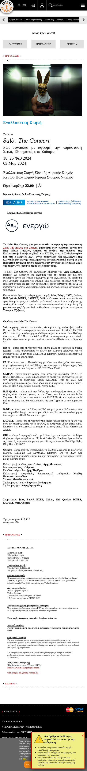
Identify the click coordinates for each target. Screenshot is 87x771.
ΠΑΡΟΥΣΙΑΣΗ (15, 44)
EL (19, 5)
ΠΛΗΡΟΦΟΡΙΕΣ (43, 44)
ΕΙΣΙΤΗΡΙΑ (72, 44)
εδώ (24, 759)
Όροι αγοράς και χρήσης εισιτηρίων (22, 673)
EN (24, 5)
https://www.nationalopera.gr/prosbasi (23, 668)
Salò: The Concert (43, 33)
